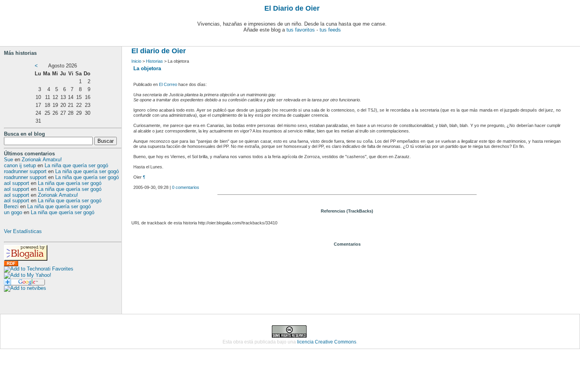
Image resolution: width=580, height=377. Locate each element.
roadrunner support (25, 171)
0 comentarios (185, 187)
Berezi (11, 206)
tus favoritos (300, 30)
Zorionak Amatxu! (42, 159)
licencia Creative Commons (326, 342)
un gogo (13, 212)
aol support (16, 183)
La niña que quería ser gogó (76, 165)
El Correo (168, 84)
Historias (154, 61)
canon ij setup (20, 165)
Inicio (136, 61)
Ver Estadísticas (23, 231)
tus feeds (330, 30)
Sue (8, 159)
